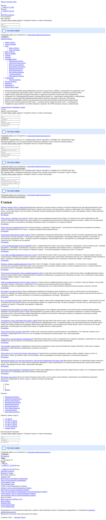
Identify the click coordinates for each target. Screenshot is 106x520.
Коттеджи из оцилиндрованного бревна (15, 490)
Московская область (16, 61)
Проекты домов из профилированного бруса (16, 264)
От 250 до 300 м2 (11, 426)
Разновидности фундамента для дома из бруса (17, 309)
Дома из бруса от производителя (12, 227)
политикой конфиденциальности (39, 35)
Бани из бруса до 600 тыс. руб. (11, 499)
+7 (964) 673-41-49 (7, 11)
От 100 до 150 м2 (11, 421)
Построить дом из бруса (9, 377)
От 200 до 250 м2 (11, 424)
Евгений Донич (19, 517)
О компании (9, 78)
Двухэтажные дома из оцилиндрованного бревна (18, 495)
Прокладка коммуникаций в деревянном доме (17, 370)
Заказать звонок (6, 39)
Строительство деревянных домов (13, 107)
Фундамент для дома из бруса (11, 291)
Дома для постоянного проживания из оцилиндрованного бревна (24, 492)
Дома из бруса (10, 42)
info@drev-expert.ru (7, 15)
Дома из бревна (10, 44)
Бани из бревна (14, 50)
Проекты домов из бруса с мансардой (14, 207)
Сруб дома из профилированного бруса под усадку (19, 255)
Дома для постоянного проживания (13, 480)
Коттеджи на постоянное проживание (14, 478)
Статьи (10, 473)
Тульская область (15, 74)
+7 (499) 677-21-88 (7, 7)
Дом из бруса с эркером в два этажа (13, 218)
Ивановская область (16, 68)
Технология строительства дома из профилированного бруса (22, 273)
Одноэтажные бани (8, 505)
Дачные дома (5, 477)
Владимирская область (17, 67)
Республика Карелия (16, 72)
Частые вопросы (15, 80)
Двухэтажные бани (7, 506)
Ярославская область (16, 76)
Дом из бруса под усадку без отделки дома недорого (19, 353)
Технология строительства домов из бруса (16, 235)
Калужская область (16, 70)
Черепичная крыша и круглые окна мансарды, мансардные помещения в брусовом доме (32, 360)
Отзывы (8, 57)
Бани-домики (5, 501)
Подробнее (5, 215)
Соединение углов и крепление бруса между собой (19, 320)
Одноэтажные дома (8, 482)
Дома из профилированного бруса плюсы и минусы (19, 282)
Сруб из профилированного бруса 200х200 (16, 246)
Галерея (7, 55)
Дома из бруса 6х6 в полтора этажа (13, 331)
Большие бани (6, 503)
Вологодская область (16, 65)
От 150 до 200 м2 (11, 422)
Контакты (8, 83)
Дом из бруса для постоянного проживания (16, 339)
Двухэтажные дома (7, 484)
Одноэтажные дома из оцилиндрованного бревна (18, 493)
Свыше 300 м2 (10, 428)
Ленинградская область (17, 63)
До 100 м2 (8, 419)
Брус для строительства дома (11, 300)
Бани (6, 46)
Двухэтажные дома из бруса (11, 346)
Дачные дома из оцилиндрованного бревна (16, 488)
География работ (11, 59)
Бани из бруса (14, 48)
